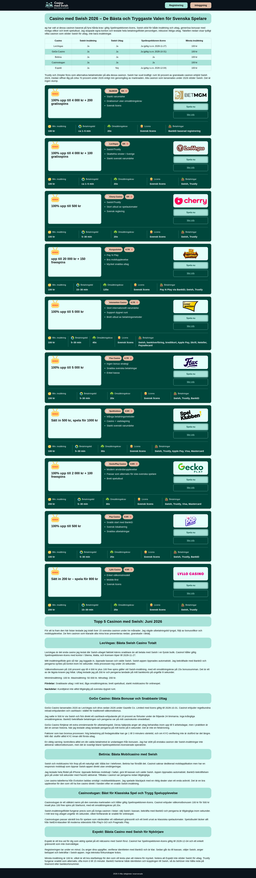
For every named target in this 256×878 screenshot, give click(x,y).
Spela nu (190, 107)
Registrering (176, 5)
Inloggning (201, 5)
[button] (251, 744)
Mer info (191, 115)
